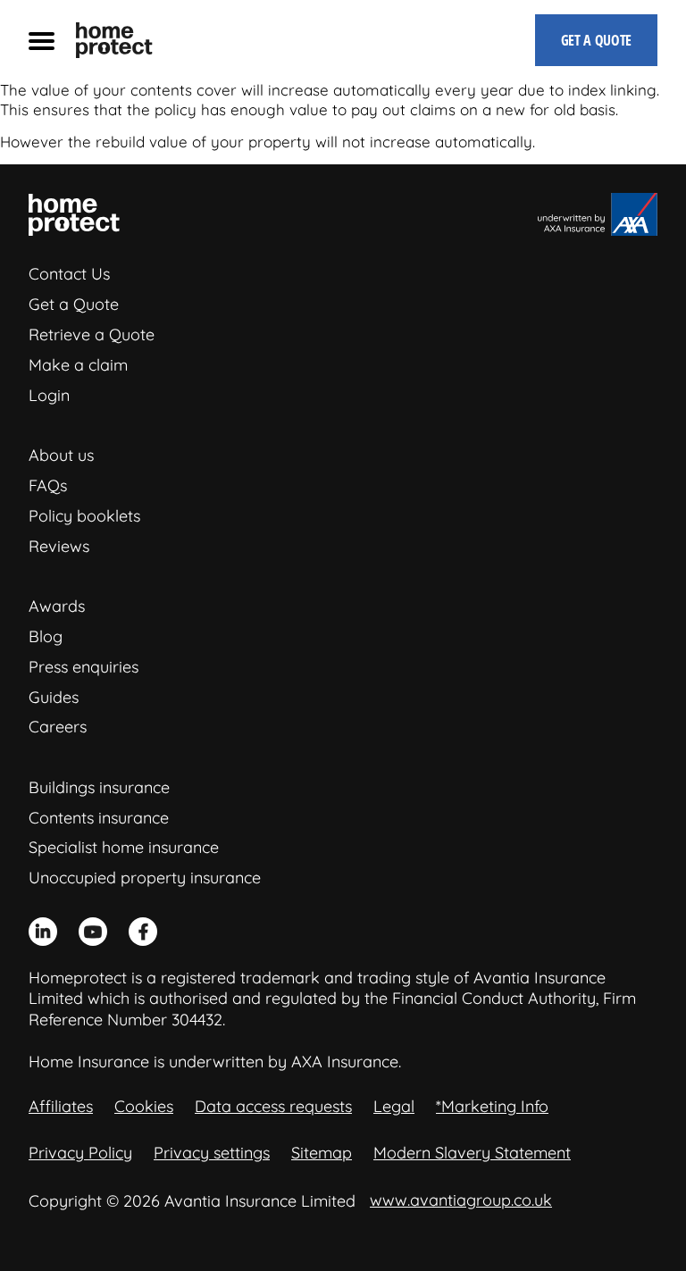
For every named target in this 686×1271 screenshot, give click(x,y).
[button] (41, 40)
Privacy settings (212, 1152)
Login (49, 395)
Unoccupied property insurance (145, 877)
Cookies (143, 1106)
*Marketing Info (492, 1106)
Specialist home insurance (124, 847)
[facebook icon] (143, 931)
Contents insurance (99, 817)
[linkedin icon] (43, 931)
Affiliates (61, 1106)
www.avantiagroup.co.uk (461, 1200)
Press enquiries (83, 666)
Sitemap (321, 1152)
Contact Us (69, 273)
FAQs (48, 485)
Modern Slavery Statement (472, 1152)
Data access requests (273, 1106)
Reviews (59, 546)
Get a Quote (74, 304)
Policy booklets (84, 516)
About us (61, 455)
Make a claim (78, 365)
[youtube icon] (93, 931)
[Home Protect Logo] (115, 40)
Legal (393, 1106)
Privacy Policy (80, 1152)
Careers (58, 726)
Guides (54, 697)
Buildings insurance (99, 787)
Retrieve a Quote (92, 334)
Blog (46, 636)
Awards (57, 606)
